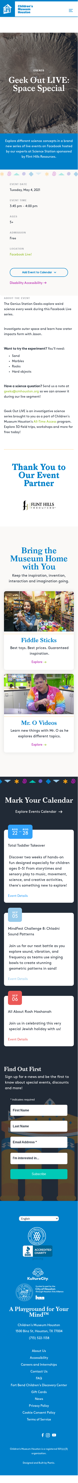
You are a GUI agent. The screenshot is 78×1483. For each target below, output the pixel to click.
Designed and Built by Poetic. (39, 1463)
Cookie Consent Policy (39, 1412)
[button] (71, 10)
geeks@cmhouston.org (21, 391)
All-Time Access (45, 421)
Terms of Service (39, 1419)
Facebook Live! (21, 254)
